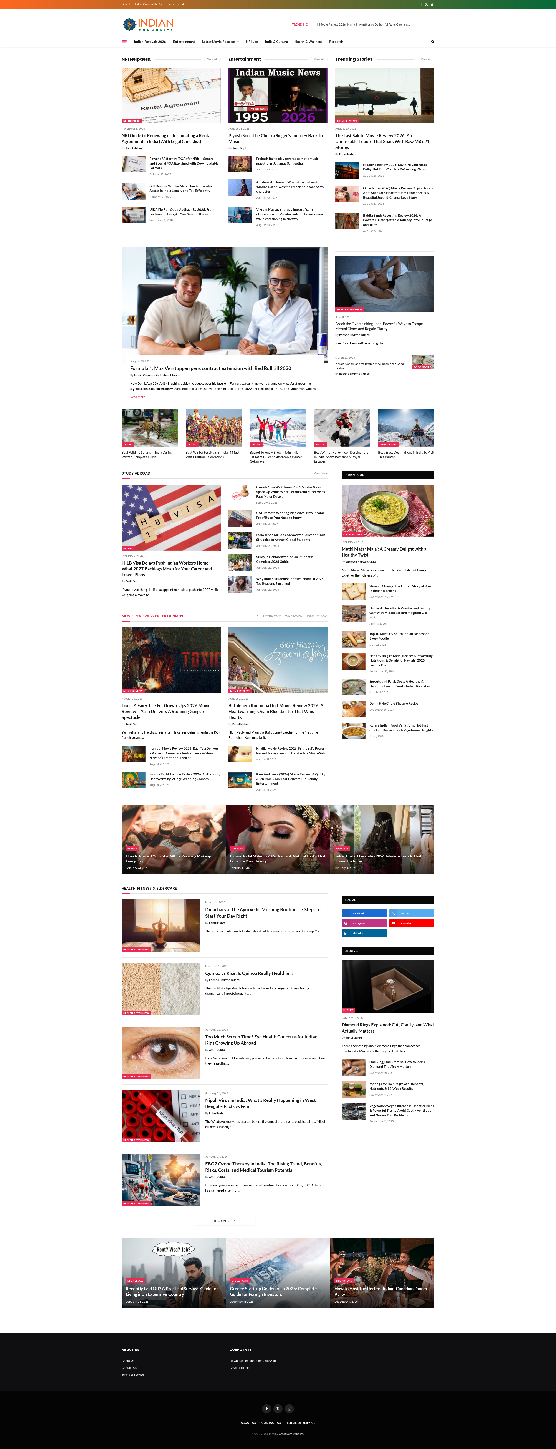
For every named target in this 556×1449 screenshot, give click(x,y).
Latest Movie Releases (219, 41)
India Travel (388, 444)
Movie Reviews (347, 121)
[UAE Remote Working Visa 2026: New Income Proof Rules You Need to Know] (240, 518)
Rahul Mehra (134, 148)
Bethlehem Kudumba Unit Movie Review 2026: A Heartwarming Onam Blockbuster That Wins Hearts (275, 711)
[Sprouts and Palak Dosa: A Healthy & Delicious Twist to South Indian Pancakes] (354, 687)
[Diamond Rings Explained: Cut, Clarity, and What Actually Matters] (388, 986)
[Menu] (124, 41)
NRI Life (252, 41)
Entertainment (184, 41)
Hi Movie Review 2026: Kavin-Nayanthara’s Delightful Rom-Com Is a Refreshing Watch (364, 24)
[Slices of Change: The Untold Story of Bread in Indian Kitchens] (354, 591)
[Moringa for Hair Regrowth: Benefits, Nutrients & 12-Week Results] (354, 1089)
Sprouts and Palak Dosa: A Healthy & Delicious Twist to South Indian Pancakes (399, 683)
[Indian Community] (149, 24)
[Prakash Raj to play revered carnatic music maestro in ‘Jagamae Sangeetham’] (240, 164)
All (258, 616)
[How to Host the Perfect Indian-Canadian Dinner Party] (382, 1273)
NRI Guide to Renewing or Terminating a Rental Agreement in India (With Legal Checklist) (167, 138)
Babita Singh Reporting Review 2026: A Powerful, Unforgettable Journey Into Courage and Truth (397, 220)
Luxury (348, 1010)
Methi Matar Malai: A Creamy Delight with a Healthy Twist (384, 551)
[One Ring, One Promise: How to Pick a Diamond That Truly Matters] (354, 1067)
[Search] (432, 42)
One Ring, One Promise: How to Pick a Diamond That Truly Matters (397, 1064)
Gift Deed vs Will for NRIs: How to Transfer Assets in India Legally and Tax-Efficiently (180, 188)
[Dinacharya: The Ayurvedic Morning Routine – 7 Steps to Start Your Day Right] (161, 925)
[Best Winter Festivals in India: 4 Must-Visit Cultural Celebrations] (214, 428)
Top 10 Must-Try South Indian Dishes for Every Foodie (399, 636)
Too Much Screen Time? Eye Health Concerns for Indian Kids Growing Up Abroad (261, 1040)
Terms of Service (133, 1374)
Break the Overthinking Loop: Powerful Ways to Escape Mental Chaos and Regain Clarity (379, 326)
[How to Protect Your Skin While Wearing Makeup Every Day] (174, 839)
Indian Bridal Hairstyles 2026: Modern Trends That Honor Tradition (377, 858)
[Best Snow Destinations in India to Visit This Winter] (406, 428)
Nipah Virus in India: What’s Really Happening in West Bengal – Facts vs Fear (260, 1103)
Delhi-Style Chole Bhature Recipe (393, 703)
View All (212, 59)
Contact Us (129, 1367)
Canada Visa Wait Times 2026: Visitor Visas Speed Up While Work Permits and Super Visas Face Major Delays (290, 491)
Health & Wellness (308, 41)
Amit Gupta (240, 148)
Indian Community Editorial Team (157, 375)
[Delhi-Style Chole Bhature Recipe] (354, 709)
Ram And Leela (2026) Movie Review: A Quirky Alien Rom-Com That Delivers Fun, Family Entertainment (290, 779)
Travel (128, 444)
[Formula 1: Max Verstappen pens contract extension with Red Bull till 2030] (225, 305)
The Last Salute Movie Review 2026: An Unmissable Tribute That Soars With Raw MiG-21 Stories (382, 141)
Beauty (132, 848)
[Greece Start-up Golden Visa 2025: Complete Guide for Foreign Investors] (278, 1273)
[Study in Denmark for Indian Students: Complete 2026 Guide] (240, 562)
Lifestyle (238, 848)
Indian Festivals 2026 (150, 41)
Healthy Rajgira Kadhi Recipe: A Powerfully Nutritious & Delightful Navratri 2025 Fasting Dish (401, 660)
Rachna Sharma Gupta (354, 335)
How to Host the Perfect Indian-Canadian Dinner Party (381, 1291)
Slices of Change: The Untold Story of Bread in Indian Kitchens (401, 588)
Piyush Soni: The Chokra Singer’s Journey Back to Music (275, 138)
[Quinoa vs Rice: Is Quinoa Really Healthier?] (161, 989)
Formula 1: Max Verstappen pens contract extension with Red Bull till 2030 (210, 368)
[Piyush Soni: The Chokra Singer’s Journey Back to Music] (278, 95)
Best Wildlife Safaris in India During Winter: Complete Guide (147, 454)
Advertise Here (178, 4)
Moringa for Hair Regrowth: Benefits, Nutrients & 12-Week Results (396, 1086)
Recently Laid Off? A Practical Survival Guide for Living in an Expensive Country (172, 1291)
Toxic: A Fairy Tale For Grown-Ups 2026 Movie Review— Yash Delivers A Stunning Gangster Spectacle (166, 711)
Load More (222, 1221)
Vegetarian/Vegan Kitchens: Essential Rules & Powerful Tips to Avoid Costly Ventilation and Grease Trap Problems (401, 1110)
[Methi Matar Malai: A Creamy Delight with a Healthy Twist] (388, 511)
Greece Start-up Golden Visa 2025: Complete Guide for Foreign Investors (273, 1291)
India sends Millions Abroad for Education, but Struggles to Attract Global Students (290, 537)
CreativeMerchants (291, 1434)
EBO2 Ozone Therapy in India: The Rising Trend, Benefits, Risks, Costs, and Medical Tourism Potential (263, 1167)
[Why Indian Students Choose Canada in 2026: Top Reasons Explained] (240, 584)
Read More (137, 397)
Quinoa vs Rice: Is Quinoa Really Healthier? (249, 973)
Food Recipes (423, 367)
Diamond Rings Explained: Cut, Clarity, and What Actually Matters (388, 1027)
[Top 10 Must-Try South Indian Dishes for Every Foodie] (354, 639)
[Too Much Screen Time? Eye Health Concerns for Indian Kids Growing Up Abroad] (161, 1053)
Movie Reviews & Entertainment (153, 615)
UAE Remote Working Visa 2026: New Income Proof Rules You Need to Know (290, 515)
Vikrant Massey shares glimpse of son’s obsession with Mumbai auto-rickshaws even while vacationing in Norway (289, 214)
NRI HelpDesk (132, 121)
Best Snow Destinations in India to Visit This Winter (406, 454)
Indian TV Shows (317, 616)
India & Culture (276, 41)
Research (336, 41)
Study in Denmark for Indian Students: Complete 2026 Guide (284, 559)
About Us (128, 1360)
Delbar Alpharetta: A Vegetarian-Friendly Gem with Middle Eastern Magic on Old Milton (399, 612)
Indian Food (354, 475)
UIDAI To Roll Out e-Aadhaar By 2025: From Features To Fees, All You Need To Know (181, 211)
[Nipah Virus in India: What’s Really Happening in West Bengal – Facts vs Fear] (161, 1116)
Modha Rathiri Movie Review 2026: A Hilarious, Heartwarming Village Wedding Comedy (184, 776)
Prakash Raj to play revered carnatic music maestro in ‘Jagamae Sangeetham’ (287, 161)
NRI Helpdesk (136, 59)
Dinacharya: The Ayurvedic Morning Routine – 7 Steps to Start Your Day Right (263, 912)
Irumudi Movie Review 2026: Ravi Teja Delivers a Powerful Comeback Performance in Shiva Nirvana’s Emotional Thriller (184, 753)
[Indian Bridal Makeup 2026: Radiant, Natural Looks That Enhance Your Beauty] (278, 839)
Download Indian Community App (142, 4)
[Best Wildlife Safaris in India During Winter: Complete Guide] (150, 428)
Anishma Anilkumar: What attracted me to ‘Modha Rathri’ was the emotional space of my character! (290, 186)
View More (321, 473)
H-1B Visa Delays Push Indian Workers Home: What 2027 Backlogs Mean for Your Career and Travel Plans (167, 568)
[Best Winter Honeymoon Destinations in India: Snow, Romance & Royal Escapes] (342, 428)
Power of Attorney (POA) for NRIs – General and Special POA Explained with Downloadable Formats (183, 163)
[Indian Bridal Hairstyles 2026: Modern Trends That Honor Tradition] (382, 839)
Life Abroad (135, 1280)
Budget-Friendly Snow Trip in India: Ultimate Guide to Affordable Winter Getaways (276, 456)
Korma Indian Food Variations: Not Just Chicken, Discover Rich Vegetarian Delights (401, 727)
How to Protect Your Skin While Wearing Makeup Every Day (168, 858)
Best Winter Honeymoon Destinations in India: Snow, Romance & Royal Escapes (341, 456)
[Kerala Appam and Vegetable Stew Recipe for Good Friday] (423, 362)
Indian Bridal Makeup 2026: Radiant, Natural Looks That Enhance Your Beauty (278, 858)
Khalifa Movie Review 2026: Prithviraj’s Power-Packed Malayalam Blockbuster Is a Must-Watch (292, 750)
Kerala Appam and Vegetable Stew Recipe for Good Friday (369, 366)
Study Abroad (136, 473)
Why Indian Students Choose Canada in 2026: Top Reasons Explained (290, 581)
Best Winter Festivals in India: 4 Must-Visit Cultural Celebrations (213, 454)
